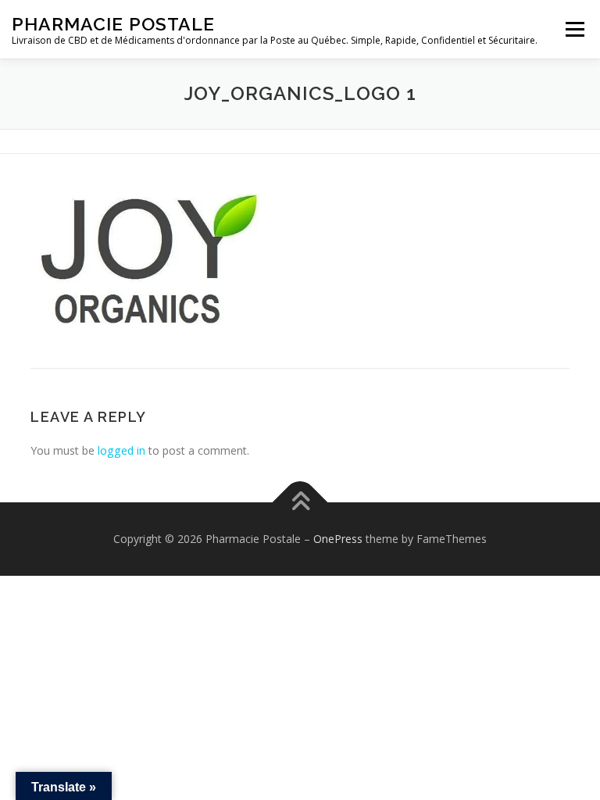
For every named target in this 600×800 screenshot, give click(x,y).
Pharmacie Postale (113, 23)
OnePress (337, 538)
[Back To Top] (300, 502)
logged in (121, 450)
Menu (574, 29)
